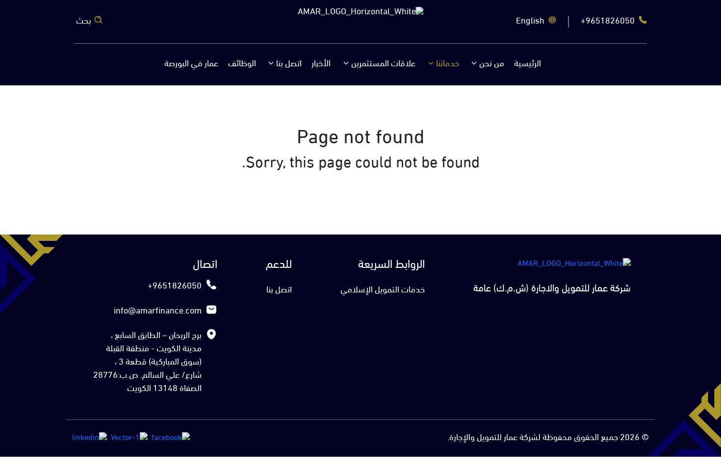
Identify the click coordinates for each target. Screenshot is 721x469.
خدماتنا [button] (447, 64)
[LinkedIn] (89, 438)
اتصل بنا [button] (289, 64)
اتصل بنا (279, 290)
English (530, 21)
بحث (83, 21)
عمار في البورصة (191, 64)
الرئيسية (527, 64)
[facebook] (171, 438)
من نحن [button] (491, 64)
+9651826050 (608, 21)
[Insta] (129, 438)
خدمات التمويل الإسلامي (382, 290)
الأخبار (321, 64)
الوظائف (242, 64)
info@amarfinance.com (158, 311)
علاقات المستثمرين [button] (383, 64)
